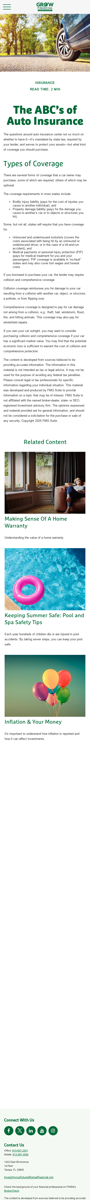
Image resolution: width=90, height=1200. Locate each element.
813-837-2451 (20, 1150)
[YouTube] (42, 1130)
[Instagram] (53, 1130)
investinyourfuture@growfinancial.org (28, 1177)
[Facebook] (8, 1130)
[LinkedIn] (31, 1130)
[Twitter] (19, 1130)
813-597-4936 (20, 1154)
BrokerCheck (11, 1190)
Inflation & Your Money (33, 722)
